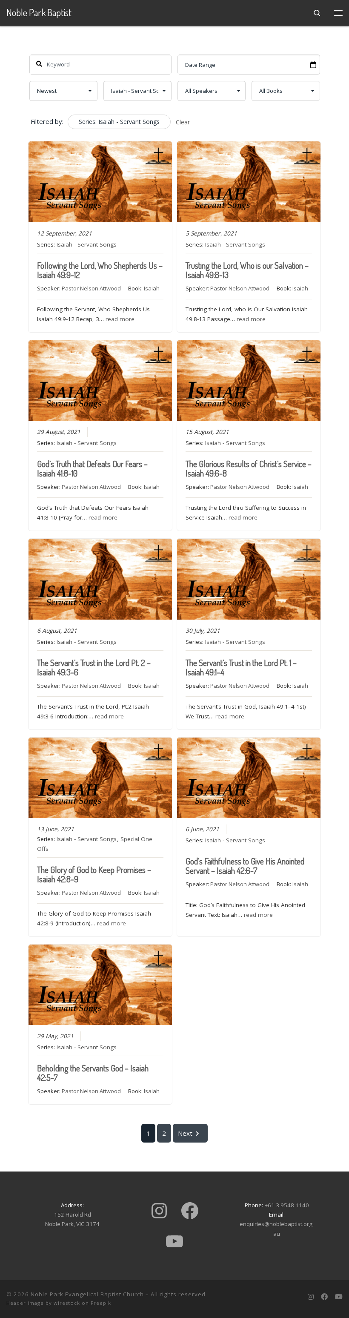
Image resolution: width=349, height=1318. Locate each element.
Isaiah (152, 288)
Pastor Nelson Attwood (91, 288)
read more (120, 319)
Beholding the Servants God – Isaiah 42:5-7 (93, 1072)
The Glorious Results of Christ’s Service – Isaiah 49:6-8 (249, 468)
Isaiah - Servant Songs (87, 244)
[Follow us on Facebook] (324, 1297)
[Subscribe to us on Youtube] (339, 1297)
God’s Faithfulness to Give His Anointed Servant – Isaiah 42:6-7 (245, 866)
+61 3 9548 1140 (286, 1205)
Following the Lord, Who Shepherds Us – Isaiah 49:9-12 (100, 270)
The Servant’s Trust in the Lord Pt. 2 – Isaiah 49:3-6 (94, 667)
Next (185, 1133)
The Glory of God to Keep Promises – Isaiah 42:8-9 (94, 874)
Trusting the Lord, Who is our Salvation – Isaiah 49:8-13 (247, 270)
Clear (183, 122)
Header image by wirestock (43, 1303)
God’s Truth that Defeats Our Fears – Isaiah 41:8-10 (92, 468)
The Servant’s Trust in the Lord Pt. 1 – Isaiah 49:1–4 (241, 667)
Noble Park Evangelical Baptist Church (87, 1294)
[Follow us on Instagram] (311, 1297)
